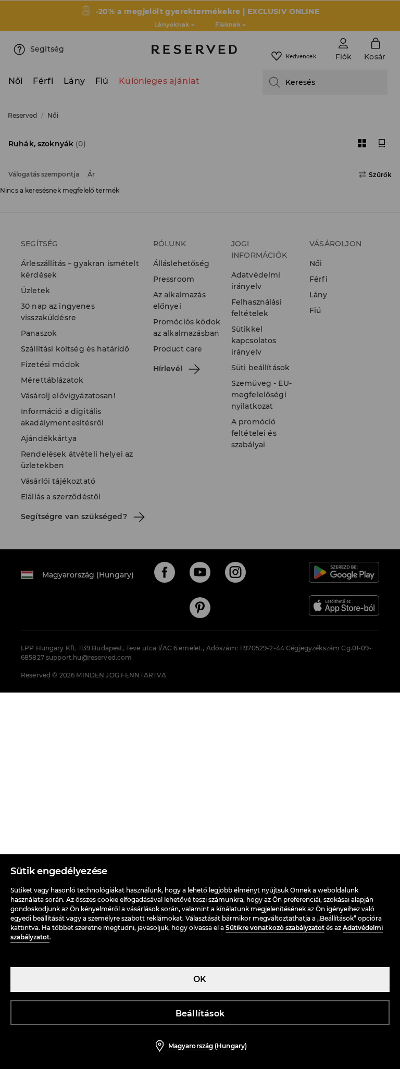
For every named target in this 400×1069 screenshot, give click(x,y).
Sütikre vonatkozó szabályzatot (275, 928)
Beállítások (200, 1013)
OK (199, 979)
